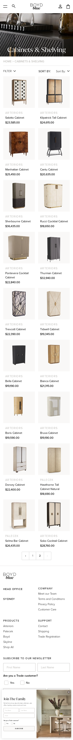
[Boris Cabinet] (19, 407)
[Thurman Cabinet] (54, 247)
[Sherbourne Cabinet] (19, 196)
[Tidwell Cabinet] (54, 303)
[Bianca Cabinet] (54, 355)
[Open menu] (6, 6)
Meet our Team (47, 593)
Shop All (8, 647)
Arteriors (8, 626)
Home (7, 61)
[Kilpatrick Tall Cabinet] (54, 92)
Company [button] (45, 588)
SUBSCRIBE (19, 729)
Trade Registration (49, 636)
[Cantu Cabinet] (54, 144)
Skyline (7, 642)
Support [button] (45, 621)
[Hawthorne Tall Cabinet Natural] (54, 459)
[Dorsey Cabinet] (19, 459)
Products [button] (11, 621)
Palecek (8, 631)
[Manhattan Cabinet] (19, 144)
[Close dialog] (68, 692)
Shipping (43, 631)
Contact (43, 626)
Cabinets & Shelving (29, 61)
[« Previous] (25, 556)
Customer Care (47, 609)
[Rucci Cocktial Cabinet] (54, 196)
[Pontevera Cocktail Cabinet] (19, 247)
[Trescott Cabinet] (19, 303)
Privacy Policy (46, 604)
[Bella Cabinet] (19, 355)
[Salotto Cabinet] (19, 92)
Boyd (6, 636)
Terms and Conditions (51, 599)
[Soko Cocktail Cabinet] (54, 515)
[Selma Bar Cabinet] (19, 515)
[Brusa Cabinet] (54, 407)
